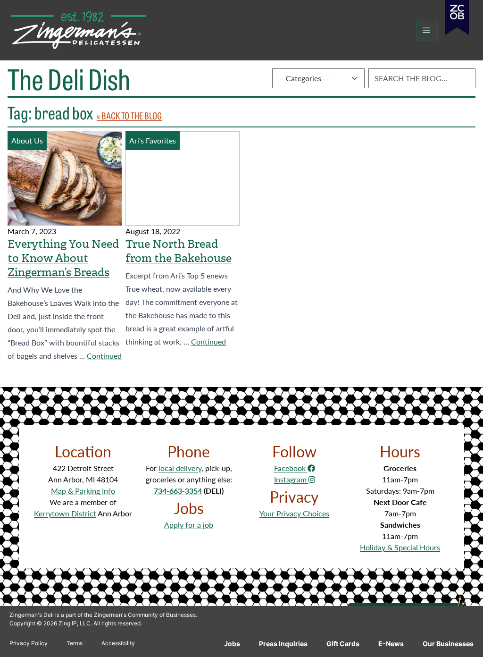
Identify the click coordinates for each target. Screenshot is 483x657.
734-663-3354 (178, 490)
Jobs (232, 644)
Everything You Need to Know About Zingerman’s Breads (63, 258)
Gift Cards (342, 644)
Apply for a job (188, 524)
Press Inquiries (283, 644)
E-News (391, 644)
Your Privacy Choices (294, 513)
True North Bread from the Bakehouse (178, 251)
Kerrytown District (65, 513)
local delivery (179, 468)
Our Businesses (448, 644)
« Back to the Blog (129, 115)
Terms (75, 643)
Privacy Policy (28, 643)
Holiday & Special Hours (400, 547)
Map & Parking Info (83, 490)
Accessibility (118, 643)
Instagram (291, 479)
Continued (104, 355)
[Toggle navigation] (427, 30)
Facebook (291, 468)
